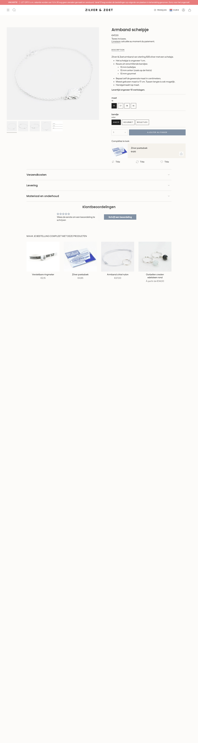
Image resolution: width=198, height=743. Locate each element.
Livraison (116, 41)
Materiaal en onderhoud (43, 196)
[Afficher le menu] (8, 10)
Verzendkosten (36, 175)
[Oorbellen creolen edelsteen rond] (154, 257)
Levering (32, 185)
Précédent (6, 73)
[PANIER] (190, 10)
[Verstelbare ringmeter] (43, 257)
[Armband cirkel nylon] (117, 257)
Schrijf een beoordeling (120, 217)
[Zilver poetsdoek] (120, 150)
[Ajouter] (181, 154)
